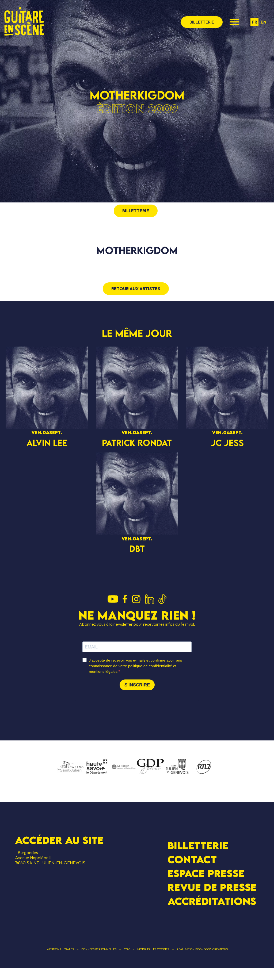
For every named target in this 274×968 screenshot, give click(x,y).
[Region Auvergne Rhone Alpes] (123, 767)
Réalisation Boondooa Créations (202, 949)
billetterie (201, 22)
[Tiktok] (162, 599)
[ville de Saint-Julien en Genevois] (177, 767)
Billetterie (198, 845)
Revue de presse (212, 887)
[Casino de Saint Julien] (70, 767)
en (264, 22)
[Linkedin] (149, 599)
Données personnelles (98, 949)
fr (254, 22)
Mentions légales (60, 949)
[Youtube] (113, 599)
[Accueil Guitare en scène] (24, 22)
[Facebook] (125, 599)
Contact (192, 859)
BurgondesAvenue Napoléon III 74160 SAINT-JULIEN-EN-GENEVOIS (50, 857)
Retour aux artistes (135, 288)
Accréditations (212, 901)
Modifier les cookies (153, 949)
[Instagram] (136, 599)
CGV (127, 949)
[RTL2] (204, 767)
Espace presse (206, 873)
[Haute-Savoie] (96, 767)
